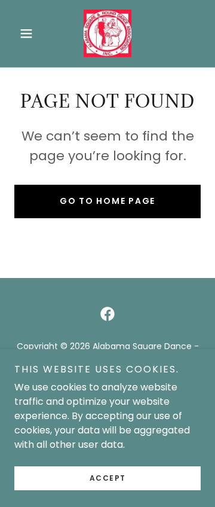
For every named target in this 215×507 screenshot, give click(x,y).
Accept (108, 478)
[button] (28, 33)
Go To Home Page (107, 201)
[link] (107, 33)
